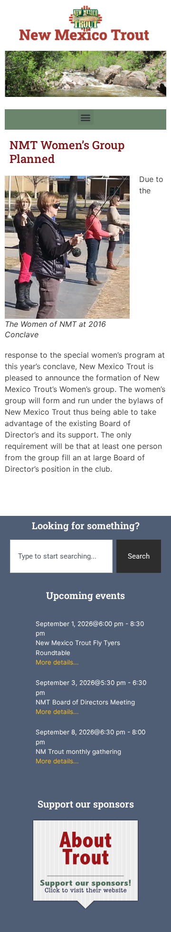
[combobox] (61, 556)
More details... (57, 662)
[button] (86, 117)
